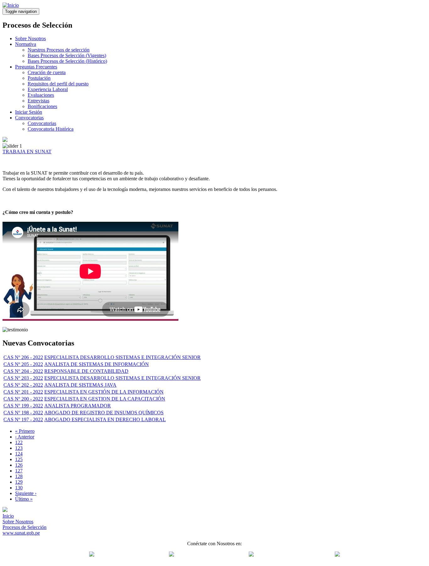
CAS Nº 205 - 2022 (23, 364)
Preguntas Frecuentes (36, 66)
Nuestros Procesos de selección (59, 49)
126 (19, 465)
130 (19, 487)
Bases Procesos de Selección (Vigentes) (67, 55)
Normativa (25, 44)
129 (19, 482)
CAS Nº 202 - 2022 (23, 385)
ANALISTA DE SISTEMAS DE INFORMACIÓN (96, 364)
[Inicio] (11, 5)
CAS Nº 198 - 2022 (23, 412)
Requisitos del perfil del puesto (58, 83)
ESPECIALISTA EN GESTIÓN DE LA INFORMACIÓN (104, 392)
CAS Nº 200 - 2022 (23, 398)
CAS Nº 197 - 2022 (23, 419)
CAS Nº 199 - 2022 (23, 405)
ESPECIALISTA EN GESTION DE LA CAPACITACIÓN (104, 398)
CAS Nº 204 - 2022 (23, 371)
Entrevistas (38, 100)
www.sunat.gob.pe (21, 533)
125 (19, 459)
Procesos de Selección (24, 527)
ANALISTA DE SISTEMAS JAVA (80, 385)
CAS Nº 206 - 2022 (23, 357)
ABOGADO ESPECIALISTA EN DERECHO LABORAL (105, 419)
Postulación (39, 78)
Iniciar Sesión (28, 112)
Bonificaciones (42, 106)
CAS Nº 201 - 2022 (23, 392)
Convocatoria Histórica (50, 129)
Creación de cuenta (47, 72)
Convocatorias (29, 117)
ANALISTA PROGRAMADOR (77, 405)
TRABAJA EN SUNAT (27, 151)
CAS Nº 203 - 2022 (23, 378)
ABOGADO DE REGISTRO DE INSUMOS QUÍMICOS (104, 412)
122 (19, 442)
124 (19, 453)
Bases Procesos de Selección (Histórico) (67, 61)
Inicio (8, 516)
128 (19, 476)
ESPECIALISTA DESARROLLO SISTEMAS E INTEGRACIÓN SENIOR (122, 357)
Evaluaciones (41, 95)
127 (19, 470)
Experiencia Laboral (48, 89)
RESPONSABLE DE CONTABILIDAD (86, 371)
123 (19, 448)
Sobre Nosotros (30, 38)
